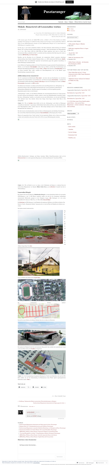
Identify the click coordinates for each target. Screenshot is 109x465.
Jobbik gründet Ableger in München (76, 44)
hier (31, 246)
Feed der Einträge (72, 132)
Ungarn (64, 396)
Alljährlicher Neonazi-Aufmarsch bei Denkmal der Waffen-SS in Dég (79, 79)
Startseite (60, 22)
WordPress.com (71, 137)
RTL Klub (61, 36)
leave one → (32, 406)
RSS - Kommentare (72, 30)
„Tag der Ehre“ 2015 (73, 53)
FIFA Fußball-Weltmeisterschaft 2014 (49, 33)
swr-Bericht (52, 187)
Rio (55, 36)
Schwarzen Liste (21, 158)
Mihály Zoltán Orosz (56, 34)
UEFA (64, 36)
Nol (41, 68)
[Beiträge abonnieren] (67, 28)
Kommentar (60, 456)
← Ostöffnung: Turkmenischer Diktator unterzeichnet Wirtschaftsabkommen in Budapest (37, 401)
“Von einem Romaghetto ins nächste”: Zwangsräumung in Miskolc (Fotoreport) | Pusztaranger (40, 433)
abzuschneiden (55, 79)
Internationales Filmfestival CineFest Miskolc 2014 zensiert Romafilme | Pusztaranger (38, 429)
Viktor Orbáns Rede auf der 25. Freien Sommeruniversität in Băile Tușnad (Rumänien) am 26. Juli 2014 (79, 74)
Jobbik (50, 34)
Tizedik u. (33, 348)
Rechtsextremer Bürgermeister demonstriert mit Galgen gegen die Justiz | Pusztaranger (38, 424)
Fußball (58, 33)
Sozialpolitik (60, 396)
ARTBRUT (34, 416)
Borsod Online (47, 199)
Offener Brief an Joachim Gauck (82, 22)
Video (28, 379)
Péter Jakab (39, 78)
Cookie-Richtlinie (36, 462)
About (66, 22)
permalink (37, 412)
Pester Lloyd (34, 54)
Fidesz (40, 33)
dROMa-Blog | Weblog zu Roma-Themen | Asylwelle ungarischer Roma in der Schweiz (38, 435)
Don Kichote (70, 93)
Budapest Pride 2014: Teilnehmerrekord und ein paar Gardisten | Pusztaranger (36, 426)
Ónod (45, 68)
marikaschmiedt (30, 412)
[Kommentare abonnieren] (67, 30)
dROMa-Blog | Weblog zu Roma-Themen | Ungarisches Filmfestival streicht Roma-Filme (39, 431)
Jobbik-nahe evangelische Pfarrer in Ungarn (78, 48)
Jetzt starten (69, 2)
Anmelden (70, 129)
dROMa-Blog (26, 54)
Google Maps (37, 277)
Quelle (63, 59)
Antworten (61, 418)
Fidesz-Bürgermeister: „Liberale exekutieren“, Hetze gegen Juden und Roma (79, 104)
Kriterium (22, 202)
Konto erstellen (71, 126)
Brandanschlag (59, 68)
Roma (57, 36)
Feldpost (71, 22)
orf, (30, 54)
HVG (34, 83)
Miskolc (61, 34)
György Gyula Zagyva (44, 34)
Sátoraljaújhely (34, 66)
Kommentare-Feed (72, 135)
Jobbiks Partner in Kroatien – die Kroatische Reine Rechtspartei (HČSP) (78, 63)
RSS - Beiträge (71, 28)
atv (38, 83)
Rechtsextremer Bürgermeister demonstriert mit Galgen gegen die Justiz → (49, 403)
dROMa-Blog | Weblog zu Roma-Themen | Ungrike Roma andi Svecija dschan (36, 436)
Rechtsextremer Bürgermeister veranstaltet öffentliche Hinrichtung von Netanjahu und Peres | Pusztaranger (43, 428)
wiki (50, 198)
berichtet (31, 103)
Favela (37, 33)
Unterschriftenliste (44, 112)
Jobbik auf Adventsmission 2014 (75, 57)
